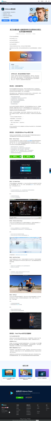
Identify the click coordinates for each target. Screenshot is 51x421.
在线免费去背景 (28, 411)
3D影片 (18, 304)
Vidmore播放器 (10, 9)
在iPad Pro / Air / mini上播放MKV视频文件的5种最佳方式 (9, 379)
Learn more (33, 420)
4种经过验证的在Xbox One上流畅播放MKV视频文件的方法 (25, 379)
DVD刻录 (17, 411)
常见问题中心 (47, 408)
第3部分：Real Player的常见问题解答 (17, 68)
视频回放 (6, 3)
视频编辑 (17, 414)
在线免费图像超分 (28, 414)
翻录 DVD (31, 184)
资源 (46, 1)
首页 (2, 3)
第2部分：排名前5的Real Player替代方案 (18, 67)
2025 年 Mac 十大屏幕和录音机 (42, 378)
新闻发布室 (38, 411)
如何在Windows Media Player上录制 (21, 254)
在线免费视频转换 (28, 408)
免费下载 (6, 20)
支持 (48, 1)
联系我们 (38, 408)
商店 (38, 1)
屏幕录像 (17, 408)
